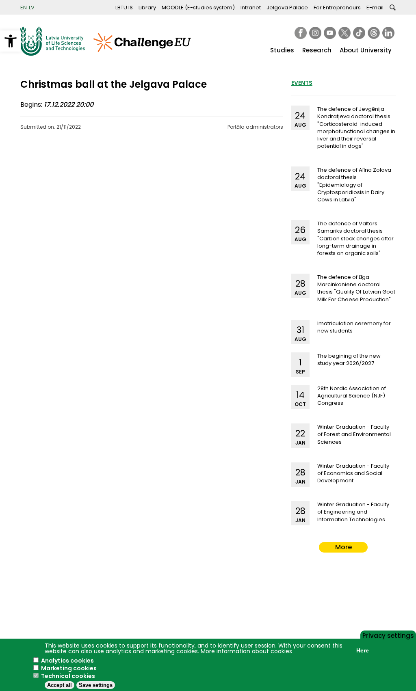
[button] (10, 41)
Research (317, 50)
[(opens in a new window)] (300, 33)
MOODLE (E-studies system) (198, 7)
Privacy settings (388, 635)
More (343, 547)
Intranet (250, 7)
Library (147, 7)
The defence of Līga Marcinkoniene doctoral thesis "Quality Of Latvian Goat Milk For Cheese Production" (356, 288)
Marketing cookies (69, 668)
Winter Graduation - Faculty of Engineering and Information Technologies (353, 512)
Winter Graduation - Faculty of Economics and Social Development (353, 473)
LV (32, 7)
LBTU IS (124, 7)
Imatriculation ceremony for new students (354, 327)
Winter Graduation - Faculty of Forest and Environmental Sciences (354, 434)
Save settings (96, 685)
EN (23, 7)
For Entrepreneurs (337, 7)
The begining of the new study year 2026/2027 (349, 359)
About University (366, 50)
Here (362, 650)
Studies (282, 50)
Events (301, 83)
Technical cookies (68, 676)
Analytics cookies (67, 660)
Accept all (59, 685)
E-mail (375, 7)
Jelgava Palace (287, 7)
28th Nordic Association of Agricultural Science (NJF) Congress (351, 395)
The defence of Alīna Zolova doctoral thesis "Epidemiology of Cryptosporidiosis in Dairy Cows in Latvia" (354, 184)
